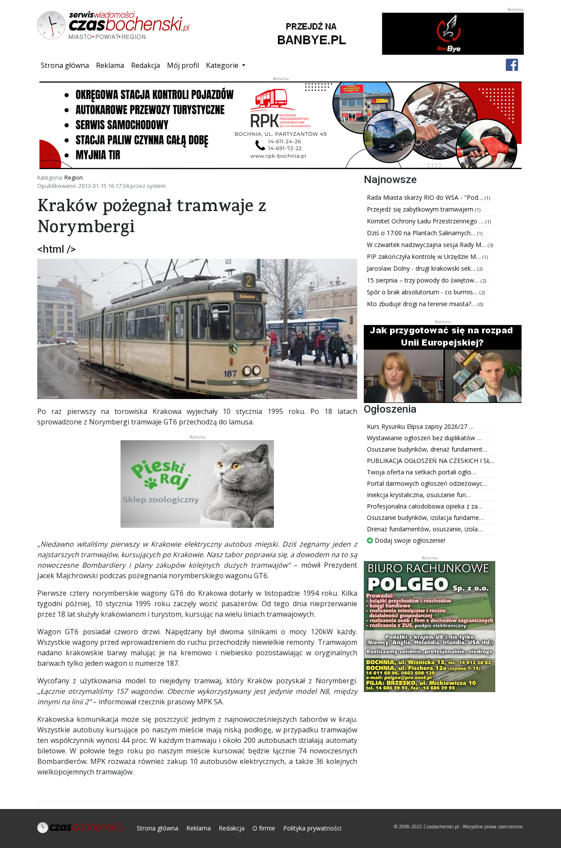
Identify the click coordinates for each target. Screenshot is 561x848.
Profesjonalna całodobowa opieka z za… (425, 506)
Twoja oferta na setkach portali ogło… (421, 472)
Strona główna (66, 65)
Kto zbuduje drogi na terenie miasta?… (422, 304)
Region (73, 177)
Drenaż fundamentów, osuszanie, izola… (425, 529)
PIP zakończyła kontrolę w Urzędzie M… (425, 256)
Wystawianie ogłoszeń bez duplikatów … (424, 438)
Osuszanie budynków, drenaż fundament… (427, 449)
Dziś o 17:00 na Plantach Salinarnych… (422, 233)
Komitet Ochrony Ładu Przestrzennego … (426, 221)
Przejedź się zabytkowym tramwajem (421, 209)
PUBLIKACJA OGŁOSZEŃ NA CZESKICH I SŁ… (431, 460)
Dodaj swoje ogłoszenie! (409, 540)
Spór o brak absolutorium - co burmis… (423, 292)
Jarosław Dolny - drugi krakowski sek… (422, 268)
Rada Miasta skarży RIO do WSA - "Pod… (426, 197)
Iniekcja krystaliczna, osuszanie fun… (419, 495)
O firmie (263, 828)
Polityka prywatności (312, 828)
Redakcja (145, 65)
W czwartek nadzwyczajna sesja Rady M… (427, 244)
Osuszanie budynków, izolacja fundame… (425, 517)
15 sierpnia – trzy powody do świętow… (424, 280)
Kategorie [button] (223, 65)
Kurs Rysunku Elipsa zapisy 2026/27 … (420, 426)
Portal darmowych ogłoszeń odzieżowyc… (427, 483)
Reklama (110, 65)
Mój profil (183, 65)
